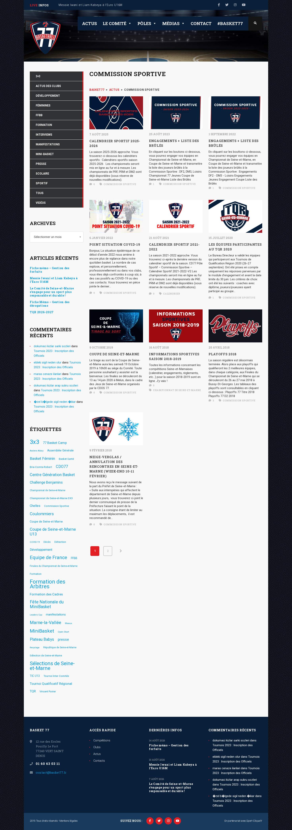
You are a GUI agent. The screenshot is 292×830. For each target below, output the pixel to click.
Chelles (35, 506)
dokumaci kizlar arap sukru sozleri (56, 385)
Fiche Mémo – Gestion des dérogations (50, 303)
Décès (47, 542)
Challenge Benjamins (46, 482)
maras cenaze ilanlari (47, 374)
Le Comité (114, 23)
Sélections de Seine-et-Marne (52, 666)
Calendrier (171, 293)
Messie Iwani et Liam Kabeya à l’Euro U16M (53, 280)
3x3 (34, 442)
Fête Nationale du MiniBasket (47, 604)
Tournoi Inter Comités (56, 675)
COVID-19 (35, 542)
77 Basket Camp (55, 443)
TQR (33, 691)
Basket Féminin (42, 458)
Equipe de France (48, 557)
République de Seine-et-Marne (59, 647)
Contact (201, 23)
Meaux (68, 623)
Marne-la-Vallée (45, 622)
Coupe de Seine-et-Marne (46, 521)
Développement (41, 550)
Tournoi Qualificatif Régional (51, 684)
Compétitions (101, 740)
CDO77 (62, 466)
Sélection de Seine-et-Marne (46, 655)
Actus (89, 23)
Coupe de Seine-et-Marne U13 (53, 531)
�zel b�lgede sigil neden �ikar (55, 402)
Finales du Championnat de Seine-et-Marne (53, 566)
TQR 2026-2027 (42, 312)
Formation (36, 573)
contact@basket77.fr (51, 772)
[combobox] (56, 237)
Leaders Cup (36, 615)
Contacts (99, 760)
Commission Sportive (119, 184)
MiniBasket (42, 631)
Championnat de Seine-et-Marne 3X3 (51, 498)
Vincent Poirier (48, 691)
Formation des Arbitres (47, 584)
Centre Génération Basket (52, 474)
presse (63, 640)
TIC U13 (35, 675)
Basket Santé (66, 458)
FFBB (74, 558)
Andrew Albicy (37, 450)
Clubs (97, 747)
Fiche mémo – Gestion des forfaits (49, 269)
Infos (44, 5)
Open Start (63, 631)
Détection (60, 541)
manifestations (56, 614)
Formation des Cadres (46, 594)
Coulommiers (42, 513)
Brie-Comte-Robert (41, 467)
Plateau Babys (42, 639)
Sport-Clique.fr (254, 820)
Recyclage (35, 647)
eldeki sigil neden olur (47, 362)
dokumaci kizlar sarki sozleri (52, 346)
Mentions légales (68, 820)
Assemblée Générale (60, 450)
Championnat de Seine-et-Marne (176, 390)
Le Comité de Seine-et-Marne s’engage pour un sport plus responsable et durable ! (52, 292)
